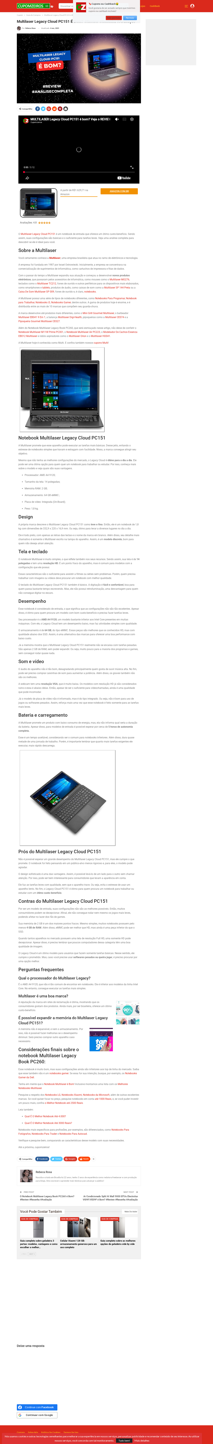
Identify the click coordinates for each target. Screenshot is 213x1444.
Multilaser (55, 258)
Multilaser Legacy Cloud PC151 (38, 234)
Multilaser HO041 (100, 336)
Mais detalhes (141, 1440)
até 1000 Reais (103, 1098)
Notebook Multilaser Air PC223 (83, 332)
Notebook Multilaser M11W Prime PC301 (40, 332)
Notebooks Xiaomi (72, 1094)
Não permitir (114, 17)
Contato (21, 1432)
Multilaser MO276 (119, 279)
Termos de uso (70, 1432)
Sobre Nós (33, 1432)
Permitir (130, 17)
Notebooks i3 (43, 302)
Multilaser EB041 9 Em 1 (31, 317)
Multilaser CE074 (114, 317)
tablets (46, 287)
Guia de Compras (29, 1219)
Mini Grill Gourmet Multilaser (98, 313)
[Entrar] (192, 6)
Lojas (142, 6)
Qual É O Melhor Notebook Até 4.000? (45, 1116)
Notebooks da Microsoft (96, 1094)
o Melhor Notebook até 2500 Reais (64, 1102)
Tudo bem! (124, 1440)
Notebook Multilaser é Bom (59, 1084)
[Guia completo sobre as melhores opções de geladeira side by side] (119, 1227)
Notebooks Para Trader (44, 1133)
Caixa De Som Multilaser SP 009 (36, 291)
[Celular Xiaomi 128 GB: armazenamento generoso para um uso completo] (78, 1227)
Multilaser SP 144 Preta (117, 287)
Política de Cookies (50, 1432)
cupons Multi (101, 342)
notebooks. (90, 291)
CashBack (155, 6)
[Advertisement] (79, 1302)
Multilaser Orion (77, 336)
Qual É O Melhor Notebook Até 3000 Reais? (49, 1123)
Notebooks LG (53, 1094)
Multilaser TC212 (46, 283)
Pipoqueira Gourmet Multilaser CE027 (39, 321)
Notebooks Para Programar (110, 298)
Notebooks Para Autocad (73, 1133)
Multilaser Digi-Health (70, 317)
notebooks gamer (58, 1073)
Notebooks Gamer (61, 302)
